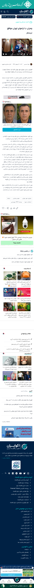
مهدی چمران (16, 198)
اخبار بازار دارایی (25, 525)
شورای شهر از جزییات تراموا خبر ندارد (21, 262)
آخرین (30, 391)
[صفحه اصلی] (17, 579)
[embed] (14, 208)
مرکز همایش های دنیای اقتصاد (21, 491)
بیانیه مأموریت (25, 558)
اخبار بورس (26, 514)
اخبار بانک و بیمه (25, 528)
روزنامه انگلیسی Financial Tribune (19, 488)
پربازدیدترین (24, 391)
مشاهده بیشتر (6, 421)
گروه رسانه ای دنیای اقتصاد (22, 480)
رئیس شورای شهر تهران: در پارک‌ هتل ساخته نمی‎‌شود (17, 258)
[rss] (5, 473)
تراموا (8, 198)
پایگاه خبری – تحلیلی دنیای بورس (20, 494)
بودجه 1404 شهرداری (16, 202)
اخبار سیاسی (26, 531)
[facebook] (13, 473)
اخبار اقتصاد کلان (25, 511)
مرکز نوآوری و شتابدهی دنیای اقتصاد (19, 502)
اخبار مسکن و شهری (22, 22)
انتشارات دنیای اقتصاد (23, 500)
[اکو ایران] (26, 11)
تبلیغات (26, 549)
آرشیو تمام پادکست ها (23, 542)
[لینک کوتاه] (17, 208)
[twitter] (24, 473)
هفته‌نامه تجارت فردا (23, 497)
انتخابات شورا (28, 202)
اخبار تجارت (26, 520)
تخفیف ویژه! (17, 243)
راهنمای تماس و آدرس (23, 552)
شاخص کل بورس (11, 17)
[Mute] (5, 233)
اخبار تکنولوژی (25, 534)
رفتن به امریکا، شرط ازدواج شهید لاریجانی (21, 418)
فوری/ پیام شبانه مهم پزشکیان (24, 396)
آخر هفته (27, 537)
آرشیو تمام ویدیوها (24, 539)
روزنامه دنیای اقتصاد (23, 483)
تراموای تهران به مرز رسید (24, 254)
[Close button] (33, 568)
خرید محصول (17, 130)
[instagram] (28, 473)
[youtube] (20, 473)
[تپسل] (3, 102)
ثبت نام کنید (11, 575)
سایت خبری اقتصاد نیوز (22, 486)
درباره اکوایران (25, 555)
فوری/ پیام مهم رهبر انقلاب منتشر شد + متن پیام (19, 400)
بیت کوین (29, 17)
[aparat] (9, 473)
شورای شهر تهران (26, 198)
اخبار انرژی (26, 523)
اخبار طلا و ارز (26, 517)
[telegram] (17, 473)
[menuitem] (11, 208)
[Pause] (2, 233)
